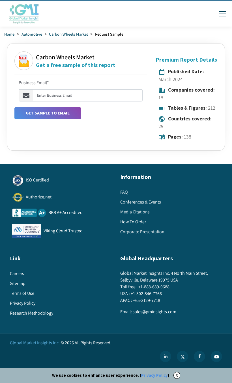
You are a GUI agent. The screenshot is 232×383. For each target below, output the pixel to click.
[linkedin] (165, 356)
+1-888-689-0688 (153, 287)
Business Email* (34, 83)
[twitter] (182, 356)
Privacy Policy (154, 375)
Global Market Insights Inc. (35, 343)
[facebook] (199, 356)
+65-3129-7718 (146, 300)
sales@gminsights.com (154, 312)
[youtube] (216, 356)
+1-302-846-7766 (146, 294)
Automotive (32, 34)
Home (9, 34)
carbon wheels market (68, 34)
